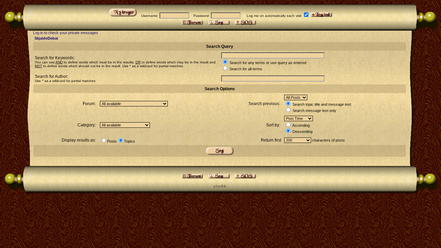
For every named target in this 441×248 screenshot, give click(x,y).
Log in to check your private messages (65, 33)
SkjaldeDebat (46, 38)
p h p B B (220, 186)
